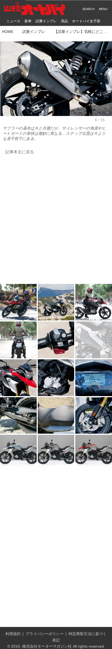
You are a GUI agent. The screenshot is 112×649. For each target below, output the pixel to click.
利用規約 (13, 634)
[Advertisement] (56, 220)
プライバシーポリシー (45, 634)
